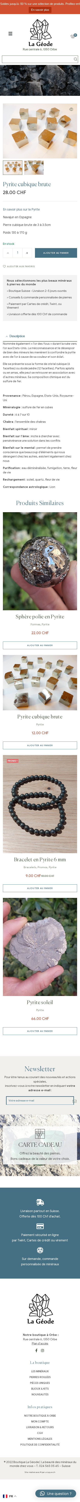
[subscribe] (75, 1101)
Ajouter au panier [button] (40, 645)
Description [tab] (17, 336)
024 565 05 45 (49, 1466)
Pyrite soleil (40, 1002)
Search (75, 59)
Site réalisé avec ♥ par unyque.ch (40, 1472)
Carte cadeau (40, 1145)
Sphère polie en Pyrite (40, 617)
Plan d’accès (40, 1343)
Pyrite (45, 624)
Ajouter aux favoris (21, 266)
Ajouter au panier (56, 252)
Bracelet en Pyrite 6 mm (40, 859)
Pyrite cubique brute (40, 717)
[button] (10, 33)
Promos (42, 867)
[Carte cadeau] (40, 1134)
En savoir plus (40, 9)
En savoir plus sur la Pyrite (21, 209)
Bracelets (30, 867)
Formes (35, 624)
